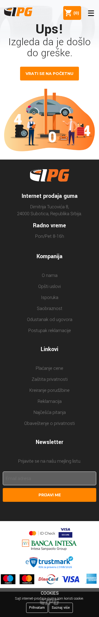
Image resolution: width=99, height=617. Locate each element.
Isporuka (49, 297)
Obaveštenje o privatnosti (49, 423)
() (75, 12)
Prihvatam (37, 607)
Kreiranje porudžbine (49, 390)
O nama (49, 275)
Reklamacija (50, 401)
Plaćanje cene (49, 368)
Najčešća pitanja (50, 412)
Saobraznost (49, 308)
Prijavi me (49, 494)
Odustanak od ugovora (49, 319)
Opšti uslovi (49, 286)
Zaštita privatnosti (50, 379)
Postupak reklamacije (49, 330)
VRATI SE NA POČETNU (49, 73)
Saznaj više (61, 607)
